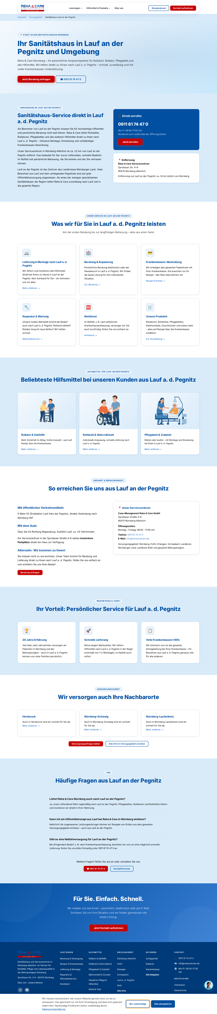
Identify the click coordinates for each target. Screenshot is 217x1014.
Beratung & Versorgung (71, 958)
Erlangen (121, 969)
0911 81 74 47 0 (135, 534)
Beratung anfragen (30, 572)
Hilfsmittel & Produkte (97, 8)
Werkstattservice (31, 339)
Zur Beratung (91, 284)
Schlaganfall (152, 958)
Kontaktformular (122, 868)
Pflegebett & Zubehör (99, 969)
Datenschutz (180, 990)
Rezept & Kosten (154, 281)
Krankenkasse (152, 969)
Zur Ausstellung (154, 339)
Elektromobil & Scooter (100, 974)
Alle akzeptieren (163, 1003)
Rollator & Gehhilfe (97, 958)
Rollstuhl (150, 964)
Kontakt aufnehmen (183, 8)
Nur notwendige (137, 1003)
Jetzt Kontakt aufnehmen (108, 927)
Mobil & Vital (95, 989)
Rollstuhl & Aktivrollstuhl (100, 964)
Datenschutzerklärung (53, 1009)
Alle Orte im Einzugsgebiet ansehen (127, 743)
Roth (119, 985)
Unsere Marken (35, 982)
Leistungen (74, 8)
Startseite (22, 17)
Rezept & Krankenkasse (71, 964)
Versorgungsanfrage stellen (86, 743)
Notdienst (89, 335)
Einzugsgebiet (35, 17)
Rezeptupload (159, 8)
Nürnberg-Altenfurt (126, 958)
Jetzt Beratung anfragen (36, 79)
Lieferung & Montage (70, 969)
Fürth (119, 964)
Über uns (119, 8)
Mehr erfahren (29, 288)
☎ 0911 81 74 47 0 (70, 79)
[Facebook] (27, 990)
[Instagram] (20, 990)
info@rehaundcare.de (137, 538)
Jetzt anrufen (130, 141)
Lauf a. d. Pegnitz (125, 980)
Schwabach (123, 974)
